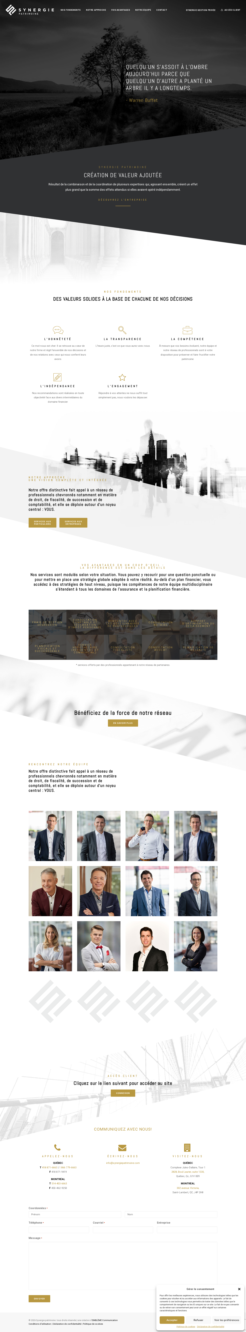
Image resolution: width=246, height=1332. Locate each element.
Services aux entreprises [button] (73, 522)
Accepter (172, 1320)
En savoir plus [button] (123, 723)
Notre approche (96, 10)
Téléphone (36, 1222)
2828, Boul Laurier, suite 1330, (188, 1171)
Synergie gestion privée (200, 10)
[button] (239, 1289)
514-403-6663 (59, 1183)
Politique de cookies (186, 1326)
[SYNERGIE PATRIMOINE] (30, 10)
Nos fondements (71, 10)
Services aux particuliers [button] (42, 522)
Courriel (99, 1222)
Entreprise (163, 1222)
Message (35, 1238)
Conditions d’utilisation (40, 1324)
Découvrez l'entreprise (123, 199)
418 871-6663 (49, 1167)
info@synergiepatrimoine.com (123, 1162)
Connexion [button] (123, 1093)
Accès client (232, 10)
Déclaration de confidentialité (210, 1326)
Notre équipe (143, 10)
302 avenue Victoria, (188, 1188)
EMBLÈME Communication (105, 1320)
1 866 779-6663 (67, 1167)
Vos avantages (120, 10)
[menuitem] (70, 10)
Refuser (198, 1320)
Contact (161, 10)
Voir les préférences (226, 1320)
